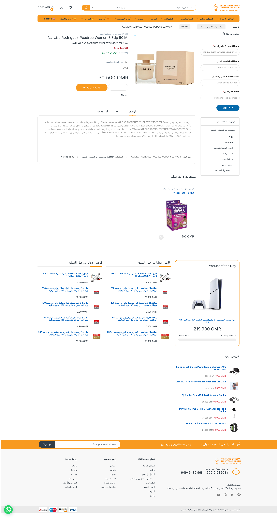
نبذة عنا (74, 470)
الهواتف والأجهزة (227, 18)
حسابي (113, 465)
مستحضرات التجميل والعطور (211, 26)
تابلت (152, 470)
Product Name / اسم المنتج (226, 46)
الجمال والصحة (186, 18)
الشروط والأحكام (70, 482)
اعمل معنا (73, 478)
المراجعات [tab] (102, 111)
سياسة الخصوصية (108, 487)
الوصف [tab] (132, 111)
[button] (135, 36)
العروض (87, 18)
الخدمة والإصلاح (67, 18)
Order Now (227, 108)
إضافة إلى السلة (90, 87)
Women (184, 26)
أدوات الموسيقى (124, 18)
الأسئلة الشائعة (71, 487)
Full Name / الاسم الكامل (227, 61)
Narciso (124, 95)
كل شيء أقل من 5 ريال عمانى (183, 189)
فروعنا (74, 465)
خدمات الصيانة (110, 482)
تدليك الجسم (227, 159)
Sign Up (47, 444)
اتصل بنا (74, 474)
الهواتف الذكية (149, 465)
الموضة (153, 18)
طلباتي (113, 470)
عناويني (113, 474)
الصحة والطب (227, 153)
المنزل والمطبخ (206, 18)
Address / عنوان (231, 91)
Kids (231, 137)
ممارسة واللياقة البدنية (223, 170)
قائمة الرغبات (110, 478)
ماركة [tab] (119, 111)
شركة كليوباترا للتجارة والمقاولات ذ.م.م (197, 509)
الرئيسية (236, 26)
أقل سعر (103, 18)
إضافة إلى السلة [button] (161, 237)
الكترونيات (168, 18)
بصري (140, 18)
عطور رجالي (227, 164)
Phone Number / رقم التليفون (225, 76)
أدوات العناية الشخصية (223, 148)
